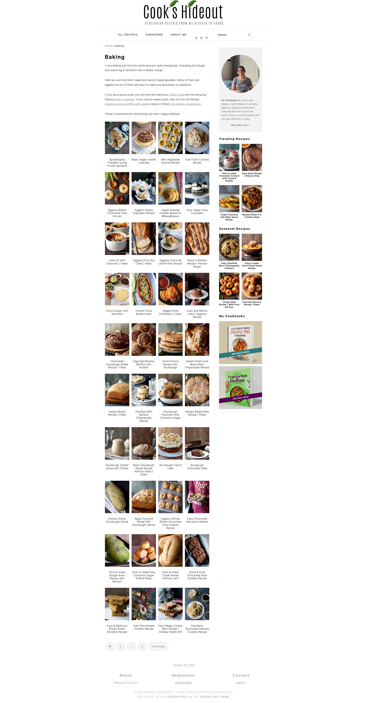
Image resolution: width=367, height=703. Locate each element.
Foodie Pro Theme (215, 696)
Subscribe (183, 682)
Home (108, 45)
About (241, 682)
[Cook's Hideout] (183, 26)
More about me (239, 125)
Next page (158, 646)
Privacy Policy (126, 682)
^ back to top (183, 665)
